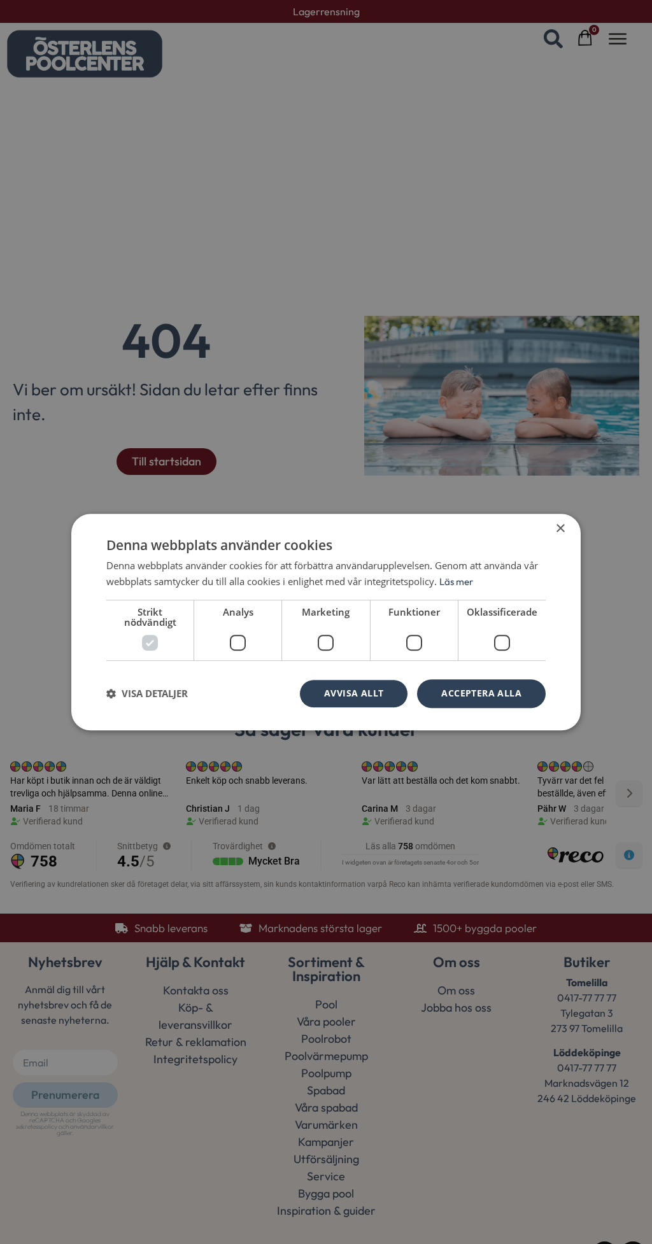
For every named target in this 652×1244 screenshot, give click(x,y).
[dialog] (326, 622)
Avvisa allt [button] (353, 693)
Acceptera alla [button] (481, 693)
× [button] (560, 529)
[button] (147, 693)
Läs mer (456, 582)
